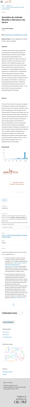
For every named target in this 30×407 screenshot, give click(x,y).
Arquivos (8, 5)
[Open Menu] (1, 1)
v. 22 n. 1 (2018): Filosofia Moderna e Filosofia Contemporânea (13, 8)
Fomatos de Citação (8, 227)
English (4, 374)
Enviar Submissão (8, 322)
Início (3, 5)
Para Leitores (5, 332)
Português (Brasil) (7, 372)
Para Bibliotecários (7, 337)
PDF (5, 200)
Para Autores (5, 334)
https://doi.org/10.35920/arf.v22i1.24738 (16, 35)
